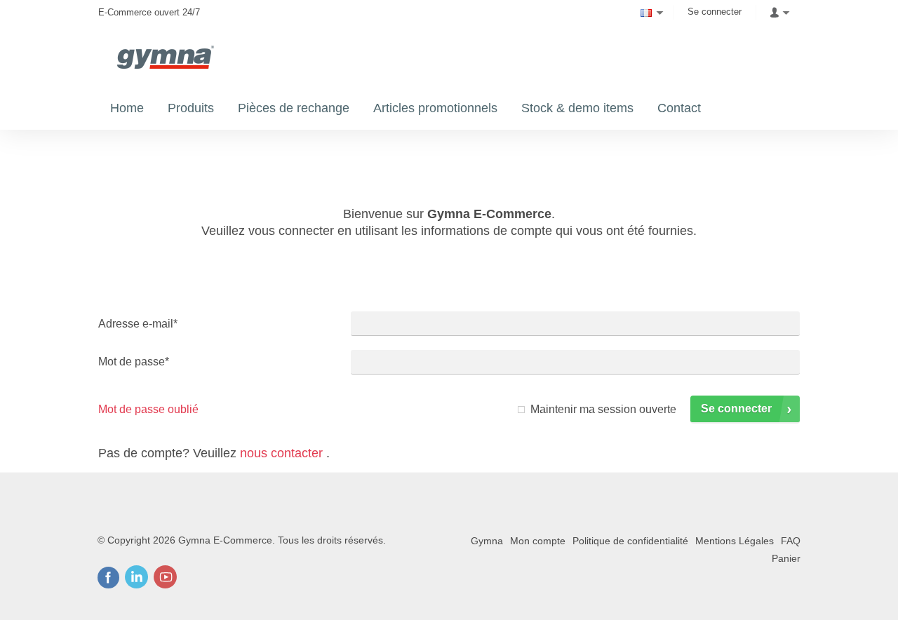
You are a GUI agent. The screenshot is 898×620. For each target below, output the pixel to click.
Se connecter (715, 11)
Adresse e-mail (137, 324)
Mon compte (537, 540)
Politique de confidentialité (630, 540)
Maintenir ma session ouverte (603, 409)
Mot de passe (133, 362)
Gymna (487, 540)
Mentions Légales (734, 540)
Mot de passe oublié (148, 409)
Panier (786, 558)
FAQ (790, 540)
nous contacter (281, 453)
